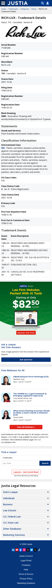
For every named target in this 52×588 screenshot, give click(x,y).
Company (26, 565)
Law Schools (9, 510)
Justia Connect (26, 556)
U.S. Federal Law (12, 516)
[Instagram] (24, 549)
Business (7, 504)
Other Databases (12, 528)
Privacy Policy (26, 579)
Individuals (9, 498)
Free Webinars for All (12, 370)
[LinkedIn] (13, 549)
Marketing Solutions (14, 534)
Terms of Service (26, 574)
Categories (24, 9)
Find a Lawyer (9, 452)
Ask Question (26, 359)
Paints (33, 9)
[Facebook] (20, 549)
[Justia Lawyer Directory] (38, 549)
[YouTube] (16, 549)
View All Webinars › (26, 427)
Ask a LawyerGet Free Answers (11, 346)
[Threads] (27, 549)
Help (26, 570)
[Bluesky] (31, 549)
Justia (3, 9)
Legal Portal (26, 560)
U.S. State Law (10, 522)
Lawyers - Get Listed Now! (26, 472)
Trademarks (13, 9)
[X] (35, 549)
